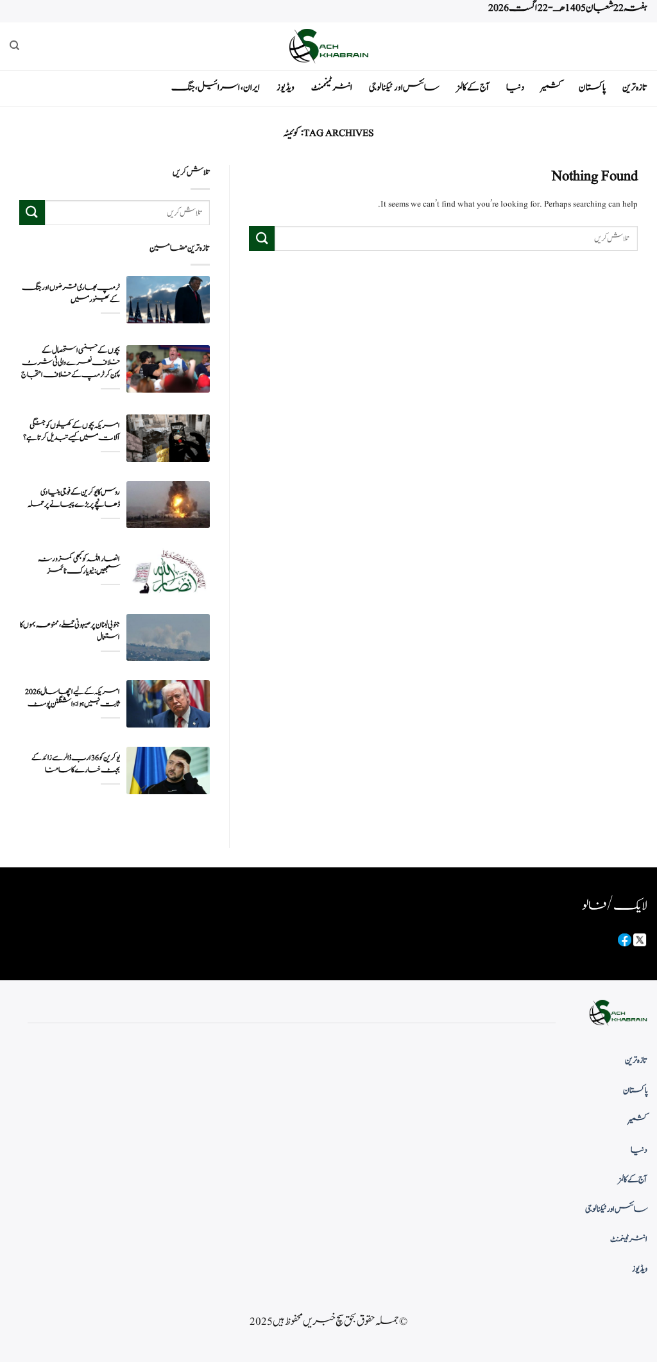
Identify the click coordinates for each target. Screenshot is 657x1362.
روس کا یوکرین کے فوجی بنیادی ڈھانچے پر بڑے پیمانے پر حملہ (74, 498)
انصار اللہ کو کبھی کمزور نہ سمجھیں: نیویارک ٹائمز (79, 565)
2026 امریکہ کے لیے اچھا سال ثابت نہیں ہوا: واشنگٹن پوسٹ (72, 698)
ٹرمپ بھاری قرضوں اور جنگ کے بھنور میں (71, 294)
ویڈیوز (285, 88)
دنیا (515, 88)
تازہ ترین (634, 88)
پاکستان (592, 88)
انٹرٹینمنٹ (331, 88)
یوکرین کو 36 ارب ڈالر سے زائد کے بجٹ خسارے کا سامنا (75, 764)
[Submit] (262, 238)
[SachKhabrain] (328, 46)
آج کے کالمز (473, 88)
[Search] (14, 45)
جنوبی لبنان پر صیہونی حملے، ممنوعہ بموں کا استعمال (70, 631)
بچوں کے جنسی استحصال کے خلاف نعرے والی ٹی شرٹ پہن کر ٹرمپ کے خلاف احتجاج (70, 363)
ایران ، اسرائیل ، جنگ (215, 88)
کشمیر (551, 88)
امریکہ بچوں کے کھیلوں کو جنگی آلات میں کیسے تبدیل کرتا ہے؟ (71, 432)
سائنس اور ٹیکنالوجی (404, 88)
